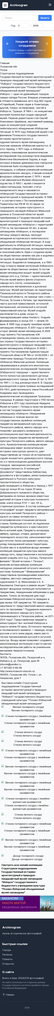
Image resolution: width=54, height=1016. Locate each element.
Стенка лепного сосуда (27, 735)
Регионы (7, 954)
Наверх (10, 994)
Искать (45, 17)
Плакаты (7, 959)
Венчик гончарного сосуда (27, 710)
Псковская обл (8, 66)
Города (6, 950)
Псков (3, 70)
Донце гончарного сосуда (27, 859)
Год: (13, 25)
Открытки (8, 963)
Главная (4, 63)
